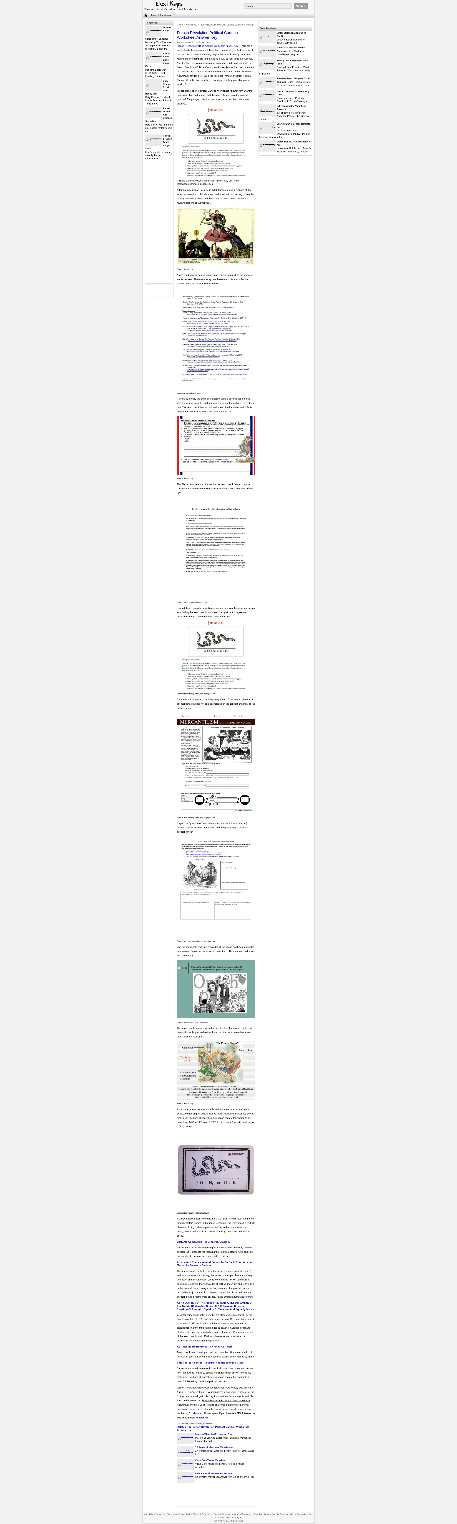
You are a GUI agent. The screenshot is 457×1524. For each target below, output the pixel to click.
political (199, 1424)
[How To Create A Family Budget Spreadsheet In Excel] (154, 138)
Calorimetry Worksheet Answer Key (213, 1473)
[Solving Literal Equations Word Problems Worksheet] (268, 63)
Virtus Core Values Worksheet (210, 1460)
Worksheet (191, 25)
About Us (148, 1514)
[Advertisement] (159, 224)
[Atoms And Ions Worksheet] (268, 50)
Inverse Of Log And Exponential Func (214, 1434)
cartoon (185, 1424)
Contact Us (159, 1514)
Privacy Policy (185, 1514)
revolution (207, 1424)
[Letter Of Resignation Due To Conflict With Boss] (268, 35)
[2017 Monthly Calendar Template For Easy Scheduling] (268, 126)
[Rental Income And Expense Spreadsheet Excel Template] (154, 111)
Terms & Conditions (161, 15)
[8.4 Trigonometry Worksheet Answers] (268, 111)
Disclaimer (172, 1514)
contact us (201, 1417)
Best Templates (261, 1514)
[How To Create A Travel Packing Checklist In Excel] (268, 94)
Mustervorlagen (234, 1517)
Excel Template (298, 1514)
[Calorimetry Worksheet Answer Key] (186, 1476)
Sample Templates (242, 1514)
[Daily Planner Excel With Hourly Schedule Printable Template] (154, 83)
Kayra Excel (237, 1521)
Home (180, 25)
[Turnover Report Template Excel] (268, 81)
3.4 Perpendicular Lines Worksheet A (214, 1447)
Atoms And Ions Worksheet (291, 47)
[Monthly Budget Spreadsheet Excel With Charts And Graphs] (154, 30)
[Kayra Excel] (169, 10)
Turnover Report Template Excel (293, 78)
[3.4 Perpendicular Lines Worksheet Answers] (186, 1452)
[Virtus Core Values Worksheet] (186, 1463)
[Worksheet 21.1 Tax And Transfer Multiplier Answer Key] (268, 144)
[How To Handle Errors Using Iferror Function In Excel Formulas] (154, 56)
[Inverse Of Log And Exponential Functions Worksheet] (186, 1437)
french (192, 1424)
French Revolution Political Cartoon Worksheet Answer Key (207, 46)
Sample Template (222, 1514)
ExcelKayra (195, 1413)
